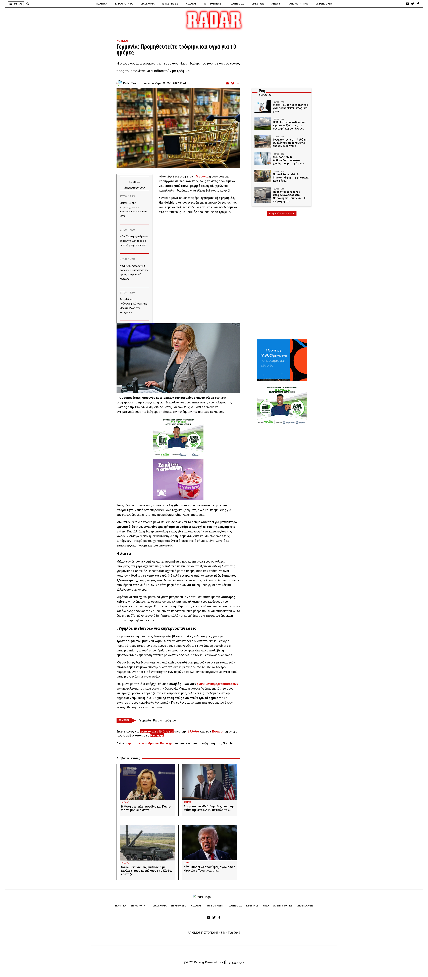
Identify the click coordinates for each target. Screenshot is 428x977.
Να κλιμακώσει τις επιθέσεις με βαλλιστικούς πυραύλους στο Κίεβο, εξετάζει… (146, 870)
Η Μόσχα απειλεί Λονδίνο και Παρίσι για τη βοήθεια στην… (146, 808)
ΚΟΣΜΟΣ (191, 3)
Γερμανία (145, 720)
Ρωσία (157, 720)
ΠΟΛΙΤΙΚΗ (101, 3)
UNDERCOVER (324, 3)
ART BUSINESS (212, 3)
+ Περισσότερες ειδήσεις (281, 213)
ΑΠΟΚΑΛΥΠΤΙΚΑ (298, 3)
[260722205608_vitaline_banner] (178, 479)
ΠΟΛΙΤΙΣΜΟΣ (236, 3)
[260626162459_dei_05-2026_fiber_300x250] (282, 360)
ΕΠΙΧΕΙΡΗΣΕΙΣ (170, 3)
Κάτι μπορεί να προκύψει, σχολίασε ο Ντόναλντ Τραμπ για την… (209, 868)
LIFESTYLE (258, 3)
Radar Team (130, 83)
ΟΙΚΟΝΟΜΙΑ (147, 3)
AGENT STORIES (282, 905)
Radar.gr (156, 735)
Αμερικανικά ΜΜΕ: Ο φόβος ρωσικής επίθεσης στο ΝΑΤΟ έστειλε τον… (209, 808)
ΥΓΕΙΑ (265, 905)
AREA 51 (277, 3)
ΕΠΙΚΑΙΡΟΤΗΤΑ (124, 3)
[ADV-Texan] (178, 438)
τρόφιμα (170, 720)
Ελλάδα (193, 731)
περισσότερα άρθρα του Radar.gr (148, 743)
